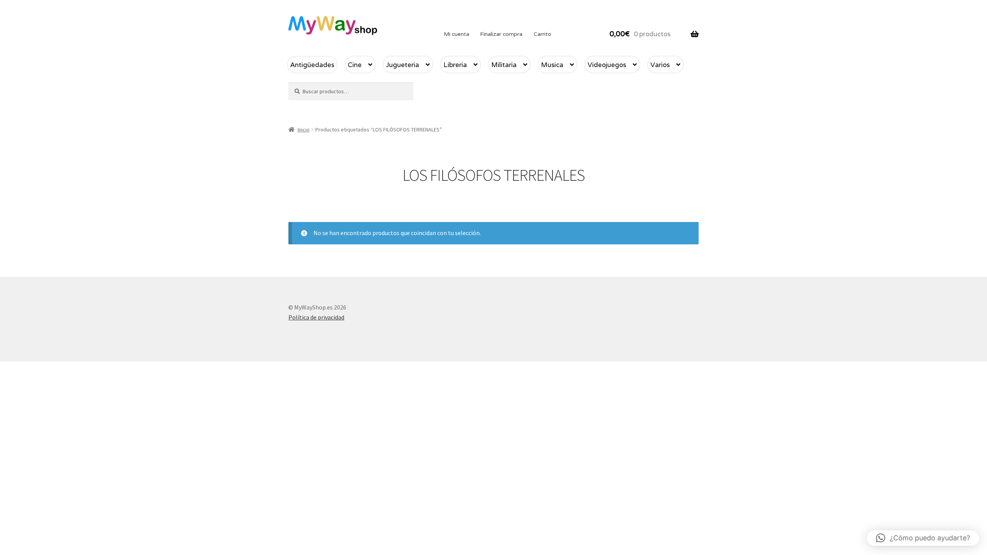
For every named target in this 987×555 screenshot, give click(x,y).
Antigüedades (312, 65)
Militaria (504, 65)
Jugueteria (402, 65)
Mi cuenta (456, 33)
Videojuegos (607, 65)
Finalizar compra (501, 33)
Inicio (304, 129)
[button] (923, 538)
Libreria (455, 65)
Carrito (542, 33)
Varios (660, 65)
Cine (355, 65)
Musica (552, 65)
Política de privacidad (316, 317)
